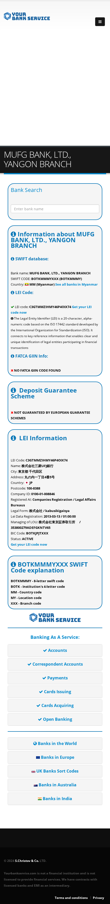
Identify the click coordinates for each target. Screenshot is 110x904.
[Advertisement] (55, 88)
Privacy (98, 898)
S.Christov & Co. (27, 861)
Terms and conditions (71, 898)
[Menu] (100, 21)
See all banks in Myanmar (76, 284)
